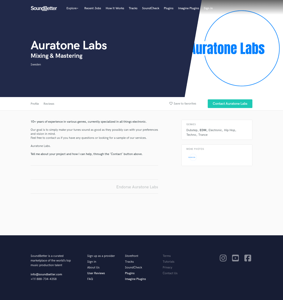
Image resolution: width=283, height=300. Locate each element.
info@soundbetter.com (46, 274)
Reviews (49, 104)
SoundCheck (150, 8)
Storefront (131, 256)
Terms (167, 256)
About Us (93, 267)
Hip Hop (229, 130)
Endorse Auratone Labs (137, 187)
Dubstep (192, 130)
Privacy (167, 267)
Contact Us (170, 273)
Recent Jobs (92, 8)
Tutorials (168, 262)
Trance (203, 135)
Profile (35, 104)
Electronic (215, 130)
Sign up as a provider (101, 256)
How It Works (115, 8)
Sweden (36, 64)
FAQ (90, 279)
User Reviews (96, 273)
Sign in (208, 8)
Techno (191, 135)
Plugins (168, 8)
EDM (203, 130)
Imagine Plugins (188, 8)
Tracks (133, 8)
